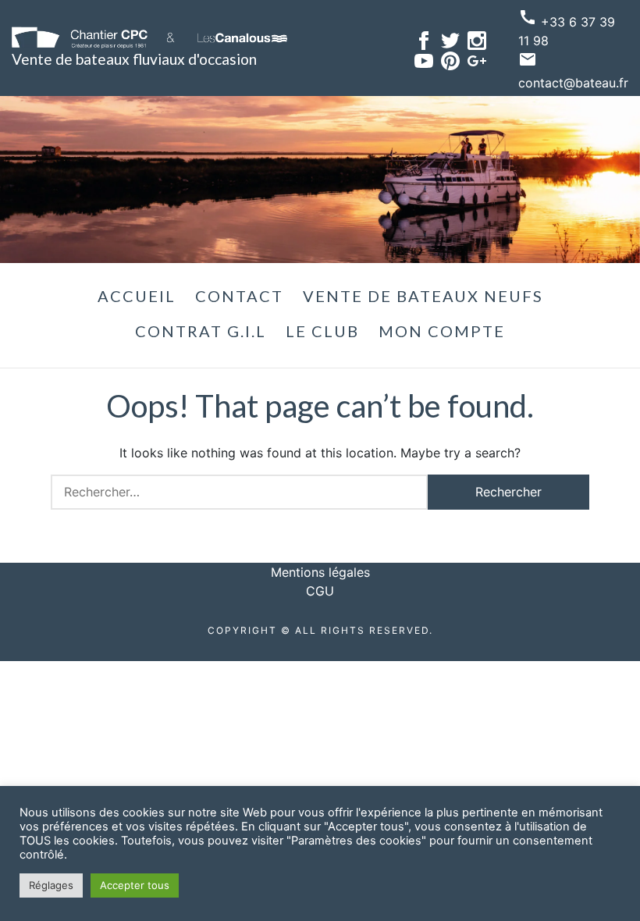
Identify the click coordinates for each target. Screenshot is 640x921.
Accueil (137, 295)
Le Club (322, 331)
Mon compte (442, 331)
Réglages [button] (51, 885)
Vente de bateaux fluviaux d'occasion (134, 59)
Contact (239, 295)
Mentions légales (320, 572)
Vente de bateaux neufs (423, 295)
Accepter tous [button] (134, 885)
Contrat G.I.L (200, 331)
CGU (320, 591)
